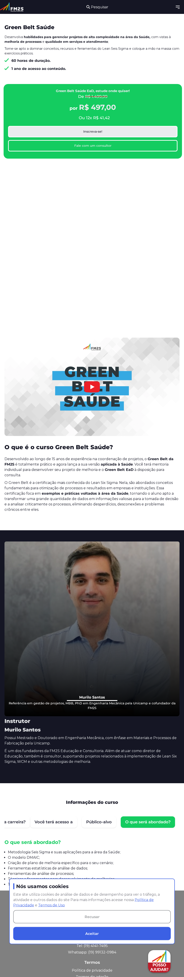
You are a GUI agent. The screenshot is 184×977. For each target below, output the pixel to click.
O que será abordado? (148, 822)
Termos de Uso (51, 905)
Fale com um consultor (93, 146)
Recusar (92, 916)
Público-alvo (99, 822)
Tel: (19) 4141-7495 (92, 946)
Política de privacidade (92, 970)
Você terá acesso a (54, 822)
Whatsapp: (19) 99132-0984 (92, 952)
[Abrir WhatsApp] (11, 966)
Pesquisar (99, 7)
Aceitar (92, 933)
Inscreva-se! (92, 131)
